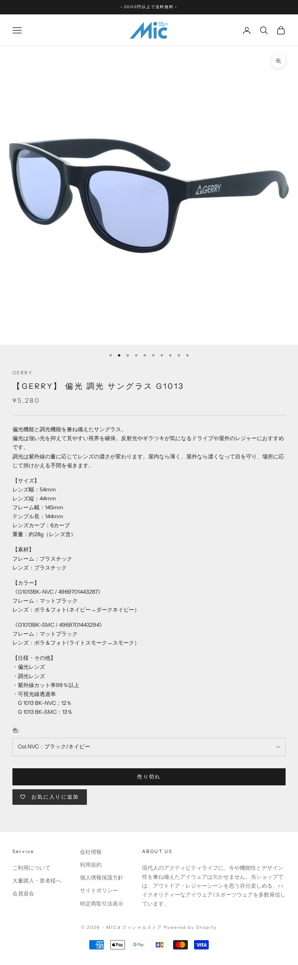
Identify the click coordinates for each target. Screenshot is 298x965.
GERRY (22, 373)
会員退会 (23, 893)
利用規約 (91, 864)
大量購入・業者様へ (36, 880)
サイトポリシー (99, 890)
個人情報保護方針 (101, 877)
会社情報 (91, 851)
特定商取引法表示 (101, 903)
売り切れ (149, 776)
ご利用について (31, 867)
